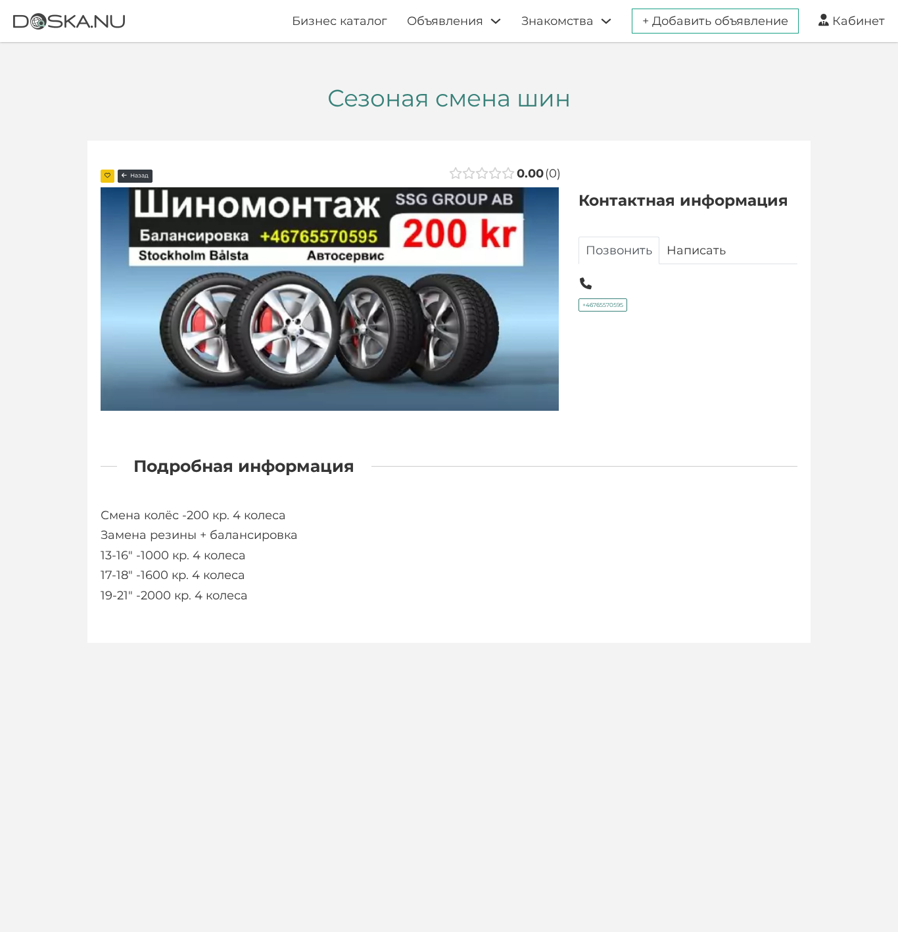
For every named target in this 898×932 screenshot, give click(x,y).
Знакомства (557, 21)
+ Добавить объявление (715, 21)
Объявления (445, 21)
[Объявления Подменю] (496, 21)
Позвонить (619, 250)
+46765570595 (602, 305)
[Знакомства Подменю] (606, 21)
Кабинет (858, 21)
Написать (696, 250)
